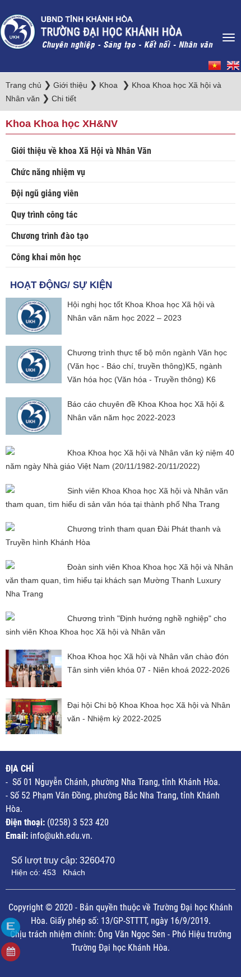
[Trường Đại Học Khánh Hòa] (107, 28)
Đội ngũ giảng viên (44, 193)
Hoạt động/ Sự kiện (61, 285)
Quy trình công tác (44, 214)
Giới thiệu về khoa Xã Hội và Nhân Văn (81, 150)
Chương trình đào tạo (50, 236)
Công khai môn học (46, 257)
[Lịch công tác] (10, 951)
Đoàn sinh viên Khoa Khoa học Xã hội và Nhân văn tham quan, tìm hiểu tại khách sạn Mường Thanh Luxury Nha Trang (119, 580)
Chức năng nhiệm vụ (48, 172)
